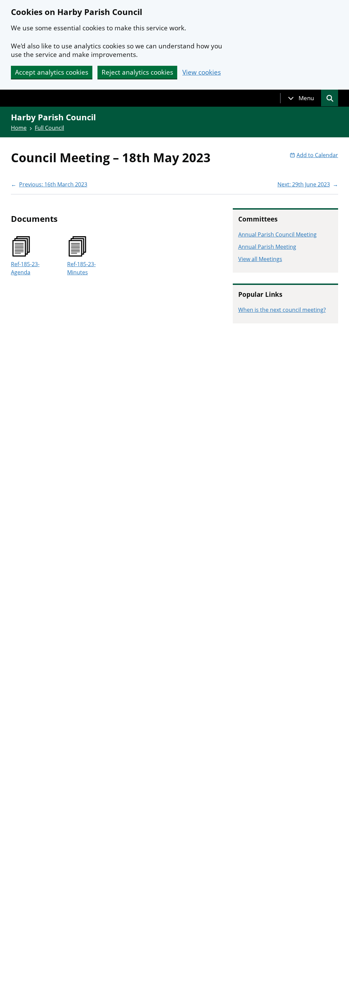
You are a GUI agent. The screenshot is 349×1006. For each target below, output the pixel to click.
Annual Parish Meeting (267, 246)
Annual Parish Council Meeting (277, 234)
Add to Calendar (317, 155)
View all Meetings (260, 259)
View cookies (201, 72)
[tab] (301, 98)
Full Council (49, 128)
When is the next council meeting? (282, 310)
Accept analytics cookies (51, 72)
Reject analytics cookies (137, 72)
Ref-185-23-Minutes (81, 268)
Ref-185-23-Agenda (25, 268)
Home (19, 128)
